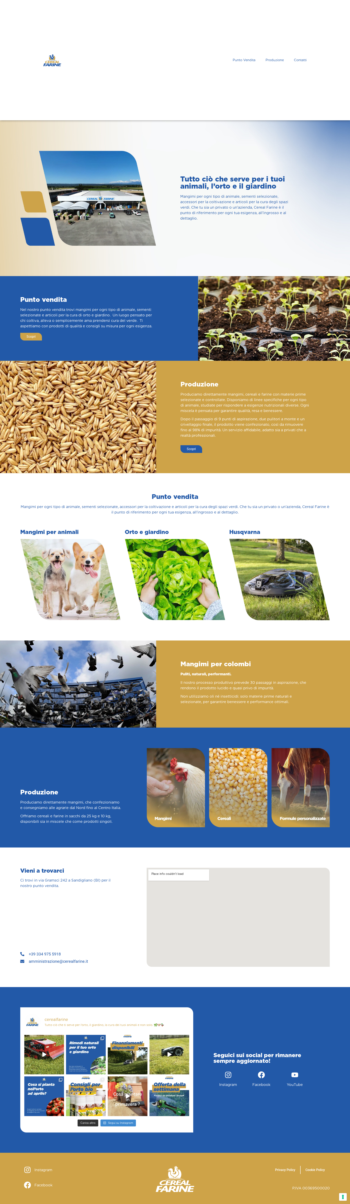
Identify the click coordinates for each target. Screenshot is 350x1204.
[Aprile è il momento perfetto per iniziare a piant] (44, 1096)
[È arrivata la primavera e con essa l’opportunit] (127, 1096)
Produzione (275, 60)
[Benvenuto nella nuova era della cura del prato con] (169, 1055)
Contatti (300, 60)
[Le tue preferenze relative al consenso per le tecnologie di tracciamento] (343, 1197)
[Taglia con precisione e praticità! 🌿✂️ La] (169, 1096)
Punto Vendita (244, 60)
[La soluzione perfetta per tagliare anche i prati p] (44, 1055)
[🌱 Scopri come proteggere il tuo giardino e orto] (86, 1055)
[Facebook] (261, 1075)
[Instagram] (228, 1075)
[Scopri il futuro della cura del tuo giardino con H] (127, 1055)
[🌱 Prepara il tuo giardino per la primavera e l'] (86, 1096)
